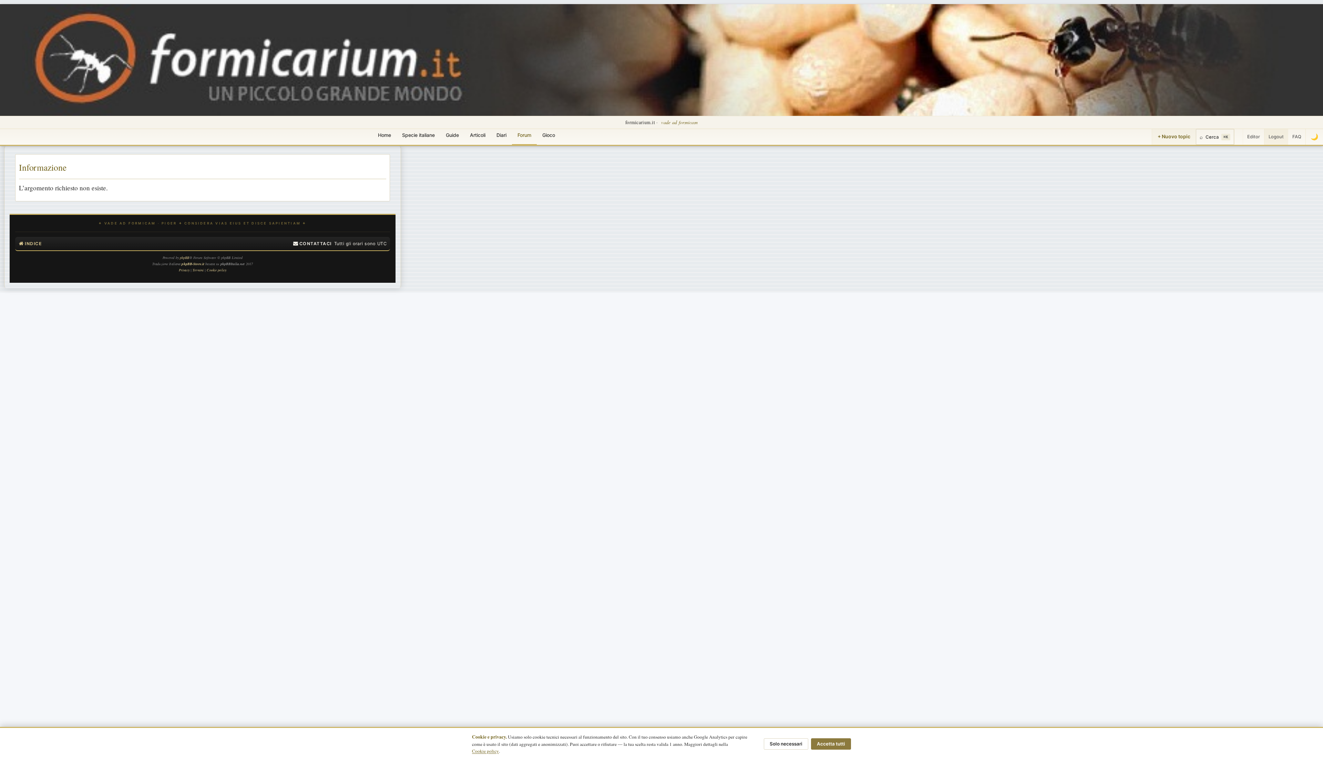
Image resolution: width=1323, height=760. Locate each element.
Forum (524, 135)
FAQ (1296, 136)
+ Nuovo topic (1174, 136)
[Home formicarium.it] (661, 60)
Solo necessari (786, 744)
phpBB (184, 257)
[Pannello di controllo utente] (1238, 137)
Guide (452, 135)
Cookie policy (485, 751)
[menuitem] (312, 244)
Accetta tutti (831, 744)
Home (384, 135)
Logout (1276, 136)
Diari (501, 135)
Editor (1253, 136)
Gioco (548, 135)
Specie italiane (418, 135)
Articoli (477, 135)
